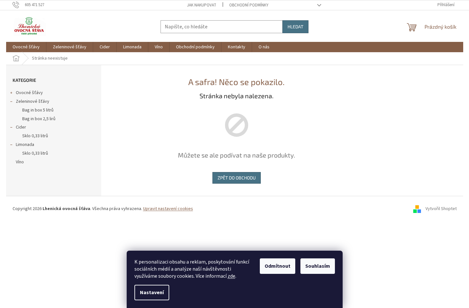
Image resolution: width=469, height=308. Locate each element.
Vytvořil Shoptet (441, 209)
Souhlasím (317, 266)
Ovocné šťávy (29, 93)
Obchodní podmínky (249, 5)
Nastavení (152, 292)
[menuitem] (26, 47)
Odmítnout (277, 266)
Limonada (25, 144)
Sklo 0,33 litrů (35, 136)
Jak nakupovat (201, 5)
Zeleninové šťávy (32, 101)
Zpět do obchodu (237, 177)
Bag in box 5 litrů (38, 110)
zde (231, 276)
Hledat (295, 26)
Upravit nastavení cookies (168, 209)
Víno (20, 162)
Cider (21, 127)
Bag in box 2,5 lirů (38, 119)
